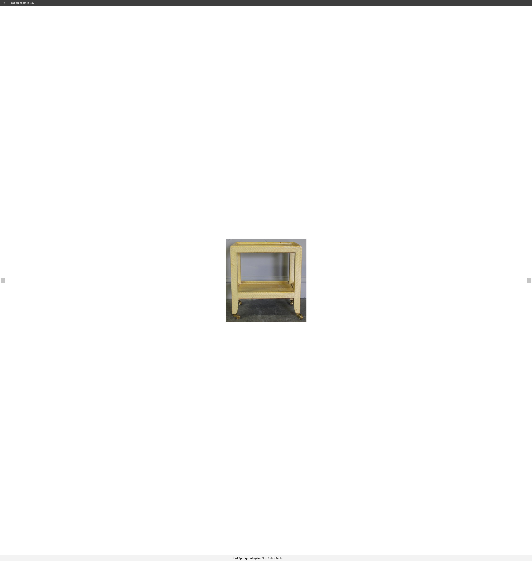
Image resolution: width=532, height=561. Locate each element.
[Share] (523, 3)
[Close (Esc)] (529, 3)
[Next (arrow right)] (527, 280)
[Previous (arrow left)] (5, 280)
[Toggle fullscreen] (517, 3)
